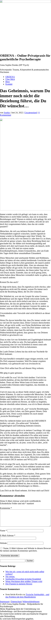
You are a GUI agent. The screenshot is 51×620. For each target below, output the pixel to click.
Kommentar (6, 508)
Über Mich (10, 79)
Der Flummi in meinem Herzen (18, 584)
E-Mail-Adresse (7, 535)
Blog (7, 81)
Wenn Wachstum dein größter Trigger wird (23, 581)
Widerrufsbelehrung (30, 601)
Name (3, 530)
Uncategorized (30, 112)
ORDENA (10, 77)
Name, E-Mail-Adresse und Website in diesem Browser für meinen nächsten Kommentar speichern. (25, 549)
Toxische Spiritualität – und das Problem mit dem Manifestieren (27, 595)
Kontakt (8, 84)
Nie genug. (10, 576)
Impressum (4, 601)
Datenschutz (16, 601)
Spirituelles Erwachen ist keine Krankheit (23, 579)
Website (3, 543)
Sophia (7, 112)
